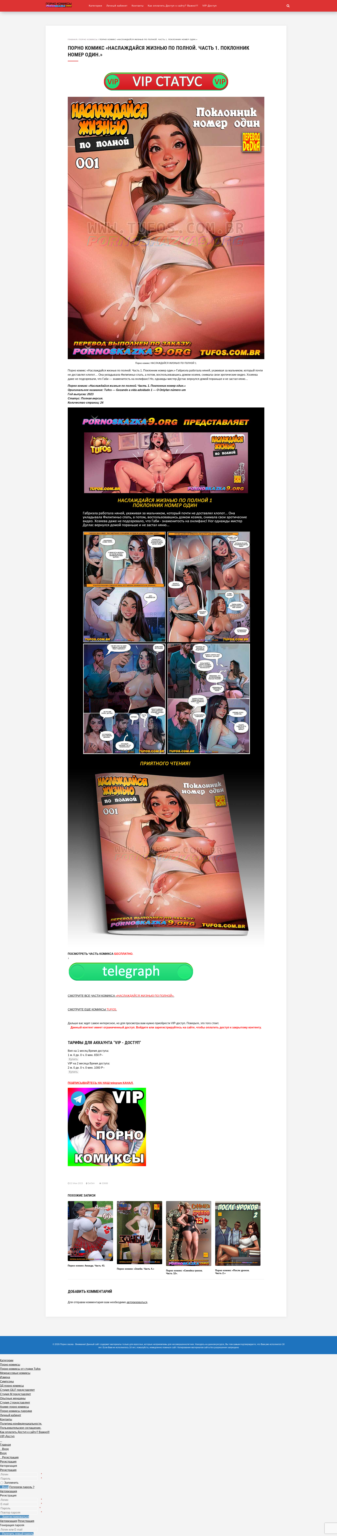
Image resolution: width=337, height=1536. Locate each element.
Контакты (138, 5)
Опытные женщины (13, 1398)
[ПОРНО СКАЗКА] (67, 4)
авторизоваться (137, 1302)
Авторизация (8, 1491)
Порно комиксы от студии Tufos (20, 1368)
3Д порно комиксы (12, 1385)
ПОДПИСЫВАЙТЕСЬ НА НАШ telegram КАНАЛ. (100, 1082)
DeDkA (91, 1183)
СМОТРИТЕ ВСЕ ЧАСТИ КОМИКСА (121, 995)
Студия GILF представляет (17, 1389)
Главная (72, 39)
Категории (95, 5)
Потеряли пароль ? (21, 1487)
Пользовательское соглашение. (20, 1427)
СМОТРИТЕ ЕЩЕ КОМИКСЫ (92, 1009)
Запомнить (11, 1482)
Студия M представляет (15, 1394)
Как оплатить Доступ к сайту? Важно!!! (173, 5)
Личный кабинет (116, 5)
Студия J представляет (15, 1402)
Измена (5, 1377)
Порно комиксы (88, 39)
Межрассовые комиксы (15, 1373)
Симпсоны (7, 1381)
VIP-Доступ (209, 5)
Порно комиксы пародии (16, 1410)
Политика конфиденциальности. (21, 1423)
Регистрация (8, 1470)
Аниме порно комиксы (14, 1406)
